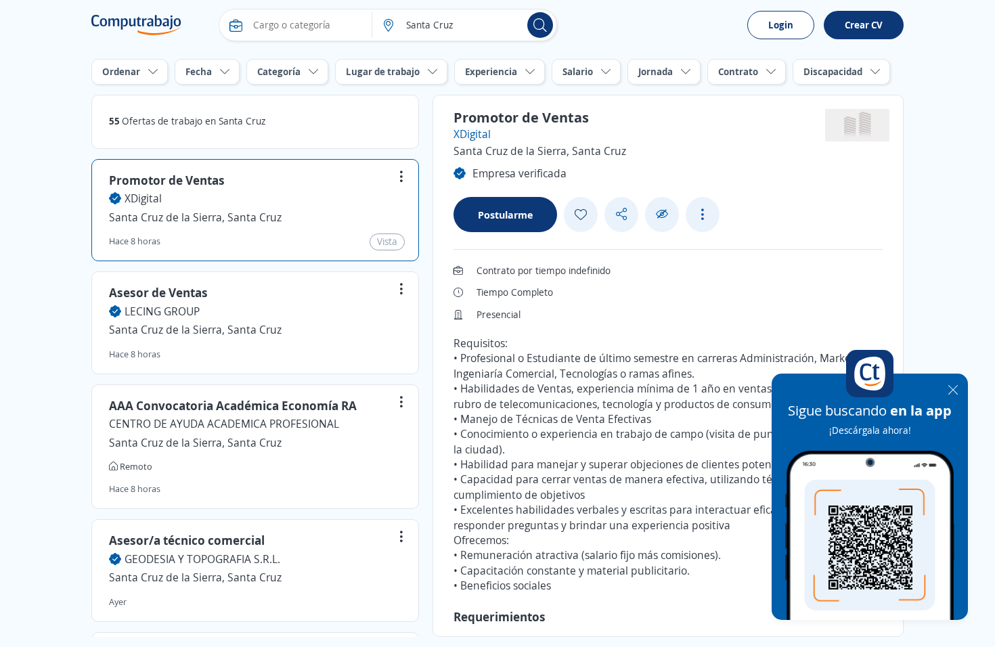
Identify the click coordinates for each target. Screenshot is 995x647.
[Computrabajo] (136, 25)
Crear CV (864, 24)
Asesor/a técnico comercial (187, 540)
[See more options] (702, 214)
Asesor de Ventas (158, 292)
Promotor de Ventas (167, 180)
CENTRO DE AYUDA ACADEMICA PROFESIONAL (224, 423)
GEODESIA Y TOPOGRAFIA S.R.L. (202, 559)
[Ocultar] (662, 214)
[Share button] (621, 214)
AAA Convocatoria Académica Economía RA (233, 405)
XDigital (143, 198)
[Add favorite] (581, 214)
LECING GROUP (162, 311)
